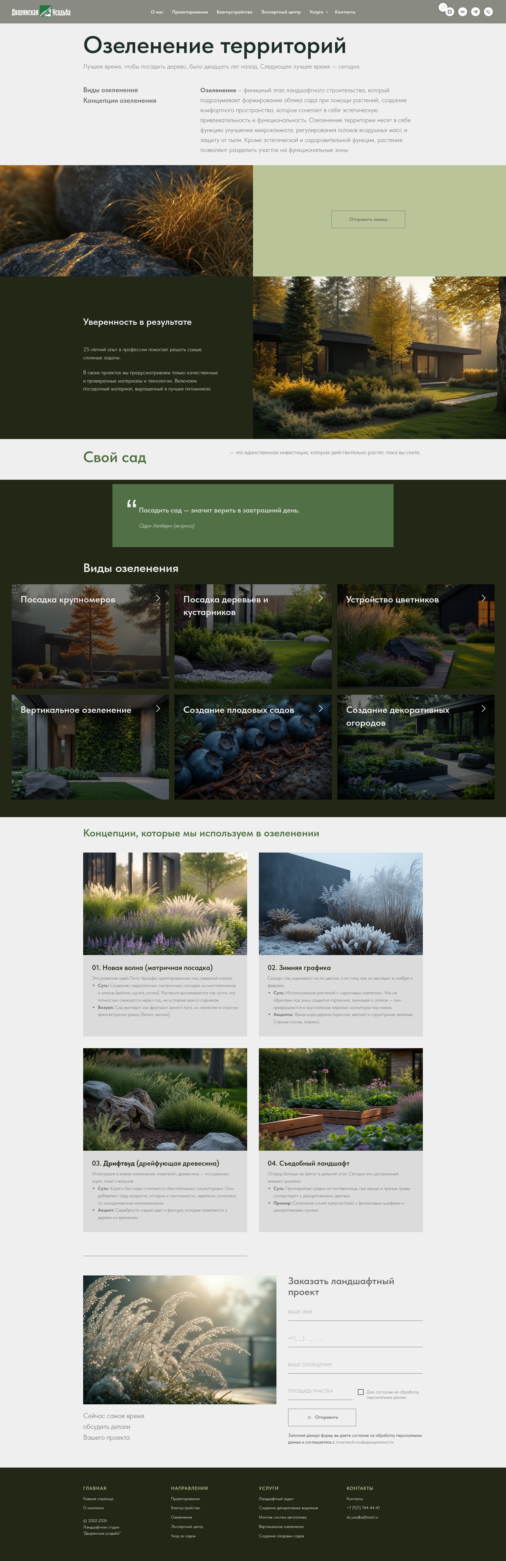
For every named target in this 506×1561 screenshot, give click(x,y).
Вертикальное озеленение (75, 709)
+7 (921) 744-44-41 (363, 1507)
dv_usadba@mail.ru (362, 1517)
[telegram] (475, 11)
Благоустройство (234, 12)
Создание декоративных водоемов (288, 1507)
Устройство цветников (392, 599)
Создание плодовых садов (238, 709)
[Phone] (488, 11)
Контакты (345, 12)
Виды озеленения (110, 90)
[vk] (462, 11)
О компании (93, 1507)
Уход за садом (183, 1535)
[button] (368, 219)
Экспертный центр (281, 12)
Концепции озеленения (119, 100)
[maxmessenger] (449, 11)
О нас (157, 12)
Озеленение (181, 1517)
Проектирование (190, 12)
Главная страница (98, 1498)
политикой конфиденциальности (364, 1442)
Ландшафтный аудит (276, 1498)
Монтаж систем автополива (283, 1517)
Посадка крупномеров (67, 599)
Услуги (317, 12)
